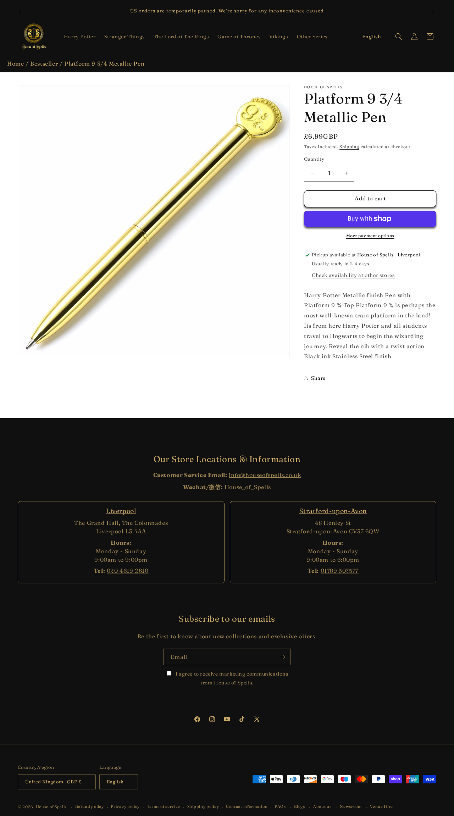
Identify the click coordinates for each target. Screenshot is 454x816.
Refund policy (89, 806)
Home (15, 63)
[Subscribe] (282, 657)
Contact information (246, 806)
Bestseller (44, 63)
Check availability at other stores (353, 275)
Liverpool (121, 511)
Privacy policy (125, 806)
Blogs (299, 806)
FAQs (280, 806)
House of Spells (51, 806)
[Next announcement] (434, 11)
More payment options (370, 235)
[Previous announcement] (20, 11)
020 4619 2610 (128, 570)
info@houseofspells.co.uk (265, 474)
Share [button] (318, 378)
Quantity (314, 159)
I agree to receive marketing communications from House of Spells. (231, 678)
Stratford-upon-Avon (333, 511)
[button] (80, 36)
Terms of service (163, 806)
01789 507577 (340, 570)
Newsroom (351, 806)
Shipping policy (203, 806)
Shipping (349, 146)
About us (322, 806)
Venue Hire (381, 806)
